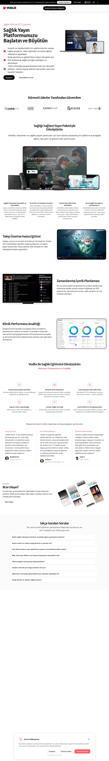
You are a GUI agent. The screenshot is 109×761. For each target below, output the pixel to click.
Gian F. (82, 457)
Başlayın (9, 77)
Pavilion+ (86, 459)
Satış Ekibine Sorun (26, 77)
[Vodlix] (9, 7)
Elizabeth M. (14, 457)
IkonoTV (18, 459)
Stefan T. (48, 460)
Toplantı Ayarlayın (64, 2)
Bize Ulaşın (77, 2)
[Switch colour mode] (93, 2)
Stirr (63, 462)
